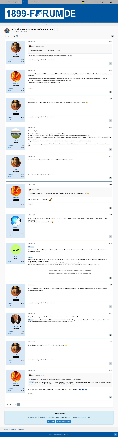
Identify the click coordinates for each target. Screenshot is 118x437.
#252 (110, 370)
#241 (110, 41)
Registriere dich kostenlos (62, 417)
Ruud (30, 257)
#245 (110, 156)
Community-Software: (59, 434)
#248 (110, 243)
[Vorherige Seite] (5, 36)
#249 (110, 285)
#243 (110, 99)
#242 (110, 70)
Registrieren (103, 2)
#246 (110, 185)
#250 (110, 313)
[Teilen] (112, 36)
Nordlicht (31, 246)
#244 (110, 127)
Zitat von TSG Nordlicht (37, 46)
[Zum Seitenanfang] (115, 434)
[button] (86, 2)
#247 (110, 215)
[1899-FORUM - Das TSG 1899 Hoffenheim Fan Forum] (59, 13)
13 (17, 36)
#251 (110, 342)
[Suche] (111, 2)
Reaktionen (10, 59)
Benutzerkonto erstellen (63, 421)
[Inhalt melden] (110, 63)
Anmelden (95, 2)
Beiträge (9, 61)
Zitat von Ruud (35, 189)
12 (14, 36)
